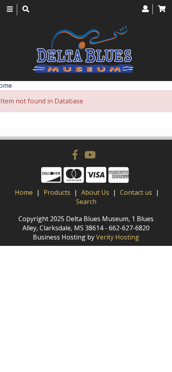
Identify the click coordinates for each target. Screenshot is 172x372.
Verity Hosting (117, 237)
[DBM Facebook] (76, 154)
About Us (95, 192)
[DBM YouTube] (90, 154)
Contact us (136, 192)
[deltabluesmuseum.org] (83, 49)
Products (57, 192)
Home (24, 192)
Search (86, 201)
